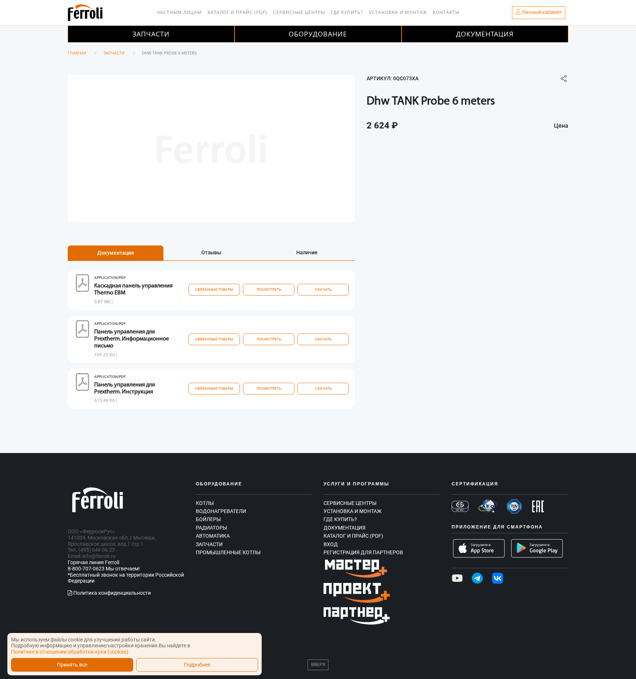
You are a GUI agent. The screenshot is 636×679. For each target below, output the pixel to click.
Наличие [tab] (307, 252)
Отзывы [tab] (211, 252)
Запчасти (151, 33)
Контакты (446, 12)
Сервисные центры (299, 12)
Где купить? (347, 12)
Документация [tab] (115, 253)
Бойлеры (208, 519)
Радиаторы (211, 528)
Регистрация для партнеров (363, 552)
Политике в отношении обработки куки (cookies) (69, 652)
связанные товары (214, 289)
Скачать (323, 289)
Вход (331, 544)
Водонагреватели (221, 511)
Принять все (72, 665)
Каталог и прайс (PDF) (237, 12)
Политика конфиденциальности (111, 593)
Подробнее (197, 665)
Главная (77, 53)
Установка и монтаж (398, 12)
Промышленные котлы (228, 552)
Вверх (318, 664)
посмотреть (269, 289)
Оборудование (318, 33)
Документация (484, 33)
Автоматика (213, 536)
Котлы (205, 503)
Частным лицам (179, 12)
